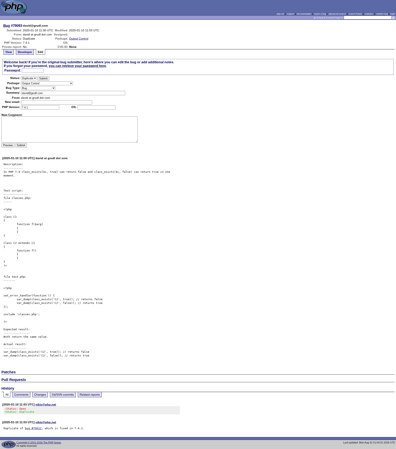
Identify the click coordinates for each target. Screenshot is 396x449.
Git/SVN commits (63, 394)
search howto (355, 14)
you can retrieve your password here (77, 66)
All (6, 394)
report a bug (320, 14)
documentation (304, 14)
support (290, 14)
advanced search (337, 14)
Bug (6, 26)
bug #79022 (33, 428)
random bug (382, 14)
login (392, 14)
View (8, 52)
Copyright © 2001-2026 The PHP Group (38, 442)
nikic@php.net (45, 404)
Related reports (90, 394)
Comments (21, 394)
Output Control (78, 38)
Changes (40, 394)
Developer (25, 52)
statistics (369, 14)
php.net (280, 14)
